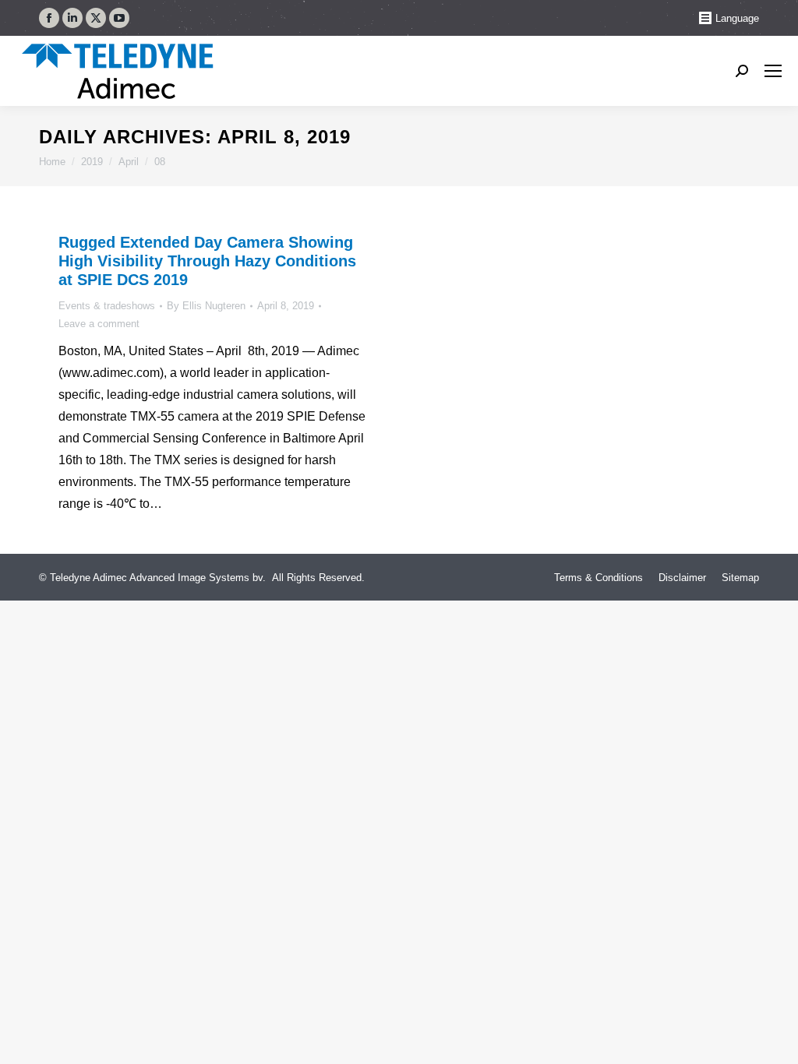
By (206, 306)
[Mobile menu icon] (773, 71)
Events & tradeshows (106, 306)
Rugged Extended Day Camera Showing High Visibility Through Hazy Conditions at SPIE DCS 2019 (207, 261)
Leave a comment (98, 323)
